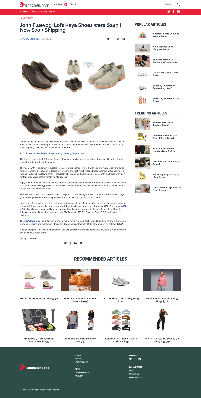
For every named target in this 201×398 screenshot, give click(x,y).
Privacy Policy (135, 377)
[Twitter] (108, 39)
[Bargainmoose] (34, 4)
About (132, 370)
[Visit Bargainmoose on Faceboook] (173, 11)
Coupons (58, 4)
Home (22, 18)
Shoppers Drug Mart (83, 372)
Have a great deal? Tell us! (43, 12)
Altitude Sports (81, 362)
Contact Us (134, 374)
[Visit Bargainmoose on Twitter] (168, 11)
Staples (78, 365)
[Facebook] (113, 39)
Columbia (79, 376)
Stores (78, 355)
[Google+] (123, 39)
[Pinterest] (118, 39)
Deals (73, 4)
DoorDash (79, 359)
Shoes (30, 18)
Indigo (77, 369)
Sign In (168, 4)
